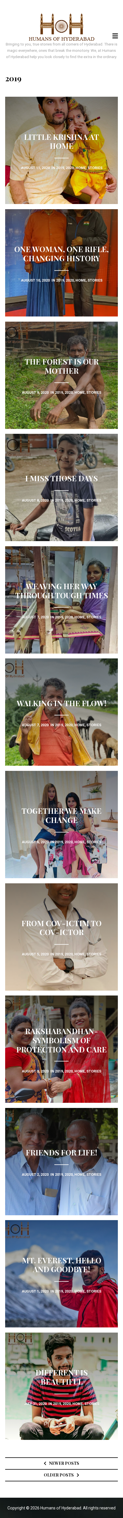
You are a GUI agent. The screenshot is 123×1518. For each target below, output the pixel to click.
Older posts (59, 1475)
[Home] (62, 27)
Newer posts (64, 1463)
